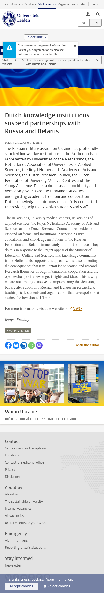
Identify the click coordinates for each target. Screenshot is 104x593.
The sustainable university (24, 501)
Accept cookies (21, 586)
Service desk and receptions (25, 448)
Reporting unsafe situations (25, 547)
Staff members (47, 4)
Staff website (7, 62)
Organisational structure (72, 4)
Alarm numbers (16, 540)
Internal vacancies (18, 508)
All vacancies (14, 515)
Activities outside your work (25, 523)
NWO (77, 308)
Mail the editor (87, 345)
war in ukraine (18, 331)
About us (11, 494)
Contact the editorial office (24, 462)
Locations (12, 455)
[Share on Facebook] (8, 345)
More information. (59, 579)
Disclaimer (12, 476)
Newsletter (13, 565)
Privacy (10, 469)
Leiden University (12, 4)
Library (94, 4)
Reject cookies (58, 586)
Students (30, 4)
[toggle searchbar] (98, 14)
